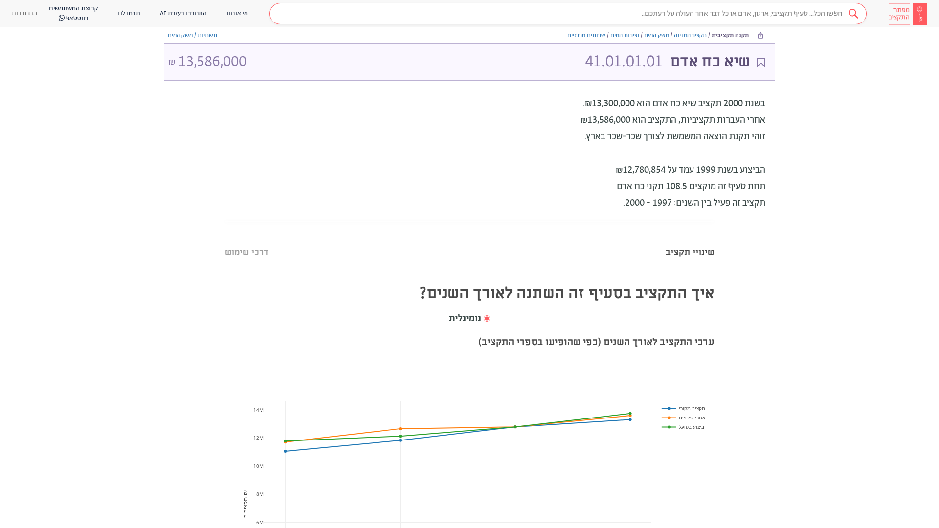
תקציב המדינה (690, 35)
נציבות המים (624, 35)
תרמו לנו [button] (129, 13)
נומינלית (465, 318)
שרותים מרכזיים (586, 35)
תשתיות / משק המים (192, 35)
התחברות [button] (24, 13)
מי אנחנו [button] (237, 13)
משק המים (656, 35)
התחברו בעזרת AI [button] (183, 13)
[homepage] (907, 13)
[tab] (690, 240)
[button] (568, 13)
